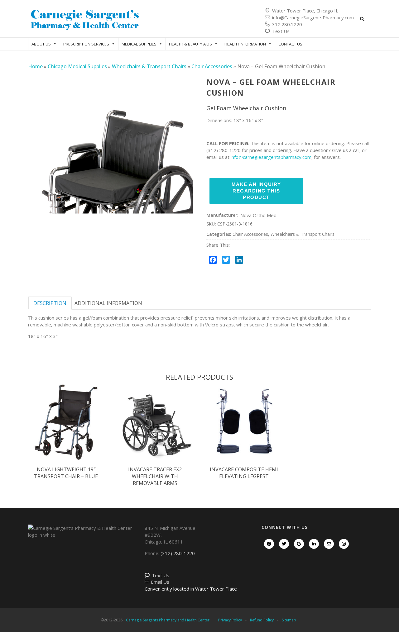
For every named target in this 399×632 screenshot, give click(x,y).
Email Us (160, 582)
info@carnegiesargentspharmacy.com (271, 157)
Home (35, 66)
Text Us (281, 31)
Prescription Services (86, 44)
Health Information (245, 44)
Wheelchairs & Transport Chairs (149, 66)
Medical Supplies (139, 44)
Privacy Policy (230, 620)
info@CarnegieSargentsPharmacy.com (313, 17)
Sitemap (289, 620)
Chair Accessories (211, 66)
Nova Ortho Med (258, 215)
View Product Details (66, 428)
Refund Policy (262, 620)
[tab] (50, 303)
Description (49, 303)
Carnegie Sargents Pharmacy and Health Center (167, 620)
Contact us (290, 44)
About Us (41, 44)
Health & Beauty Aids (190, 44)
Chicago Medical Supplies (77, 66)
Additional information (108, 303)
